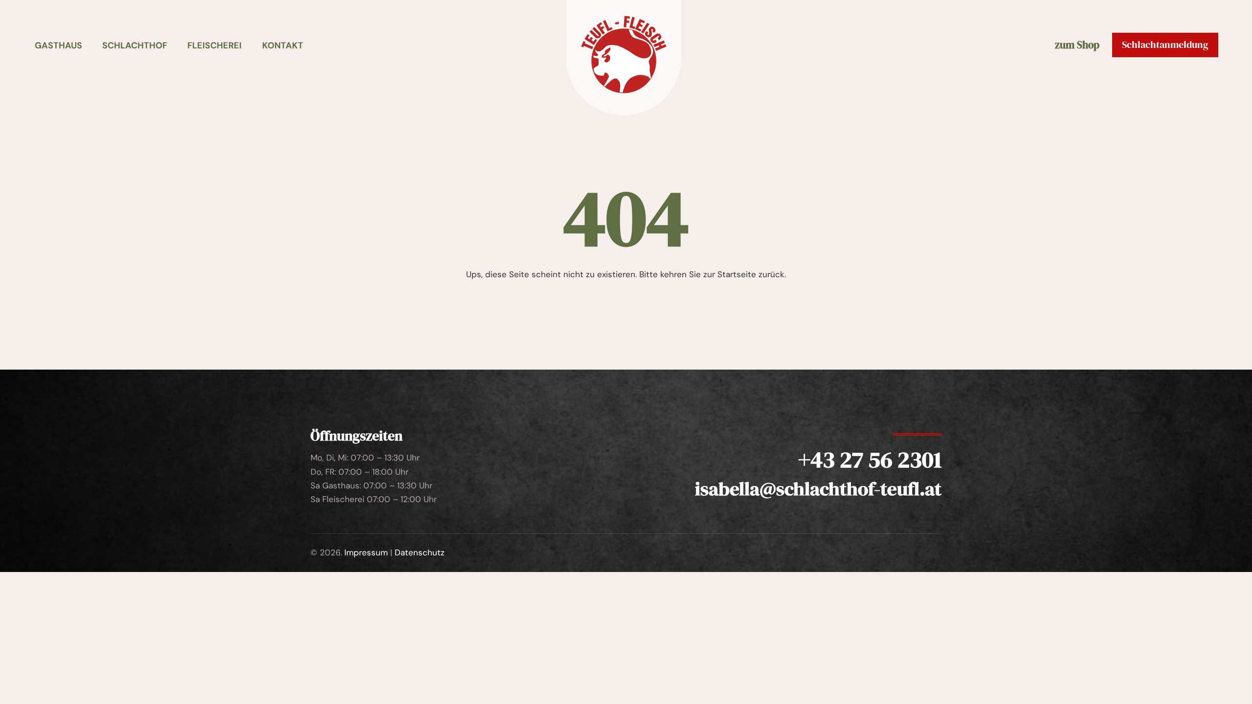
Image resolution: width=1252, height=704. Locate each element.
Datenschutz (420, 552)
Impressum (366, 552)
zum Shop (1077, 45)
